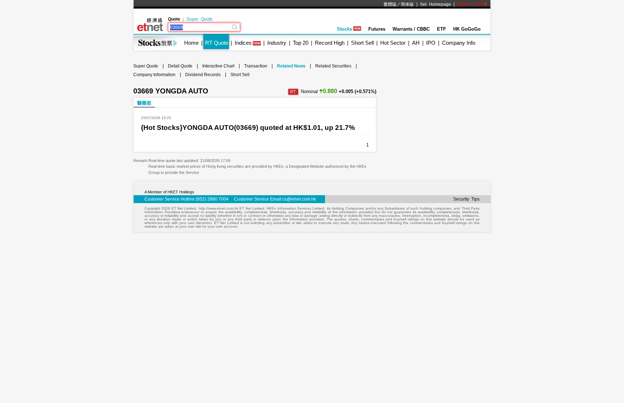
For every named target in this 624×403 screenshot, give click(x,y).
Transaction (255, 66)
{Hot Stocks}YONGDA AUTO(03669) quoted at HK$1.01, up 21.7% (248, 127)
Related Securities (333, 66)
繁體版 (390, 4)
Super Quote (199, 19)
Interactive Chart (218, 66)
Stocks (344, 29)
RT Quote (216, 43)
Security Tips (466, 199)
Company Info (458, 43)
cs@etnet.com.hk (299, 199)
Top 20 (300, 43)
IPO (431, 43)
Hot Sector (393, 43)
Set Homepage (435, 4)
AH (416, 43)
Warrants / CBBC (411, 29)
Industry (276, 43)
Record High (329, 43)
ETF (441, 29)
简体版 (407, 4)
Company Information (154, 74)
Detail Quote (180, 66)
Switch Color (470, 4)
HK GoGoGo (467, 29)
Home (191, 43)
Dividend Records (203, 74)
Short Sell (362, 43)
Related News (291, 66)
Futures (376, 29)
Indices (243, 43)
